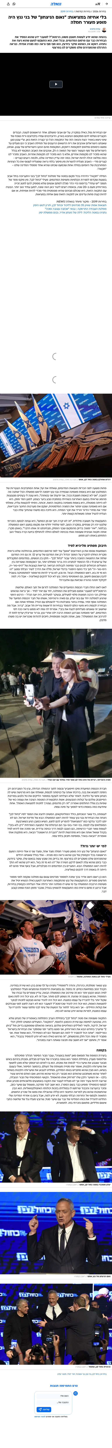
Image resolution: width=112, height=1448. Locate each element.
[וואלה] (56, 3)
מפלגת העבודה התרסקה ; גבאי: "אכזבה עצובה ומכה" (75, 209)
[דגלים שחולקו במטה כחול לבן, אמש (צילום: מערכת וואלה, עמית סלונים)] (56, 438)
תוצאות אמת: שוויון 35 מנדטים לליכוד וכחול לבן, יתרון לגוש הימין (69, 205)
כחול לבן (95, 1374)
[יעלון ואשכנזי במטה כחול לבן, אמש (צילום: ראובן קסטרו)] (56, 1149)
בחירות (103, 1374)
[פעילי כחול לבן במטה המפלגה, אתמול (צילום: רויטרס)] (56, 940)
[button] (98, 4)
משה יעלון (61, 1374)
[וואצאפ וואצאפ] (14, 3)
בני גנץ (88, 1374)
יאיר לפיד (71, 1374)
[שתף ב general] (8, 4)
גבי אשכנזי (80, 1374)
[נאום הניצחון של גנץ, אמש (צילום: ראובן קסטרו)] (56, 1235)
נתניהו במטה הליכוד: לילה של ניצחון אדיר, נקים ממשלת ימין (72, 212)
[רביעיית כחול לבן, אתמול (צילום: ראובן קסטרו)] (56, 1327)
